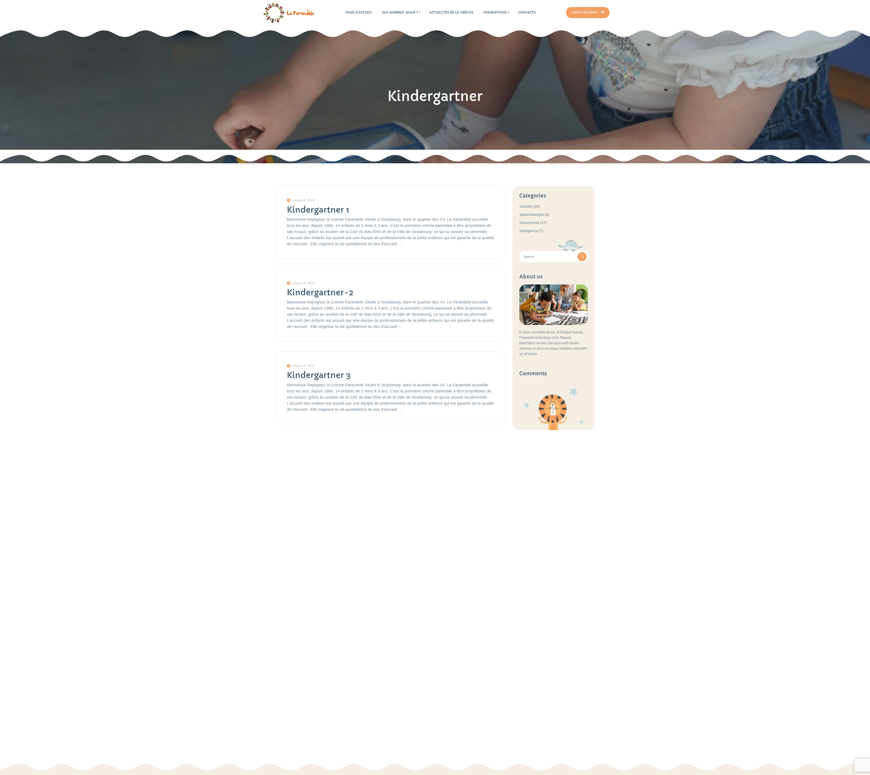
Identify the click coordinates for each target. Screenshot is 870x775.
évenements (529, 223)
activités (526, 206)
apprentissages (532, 215)
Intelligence (529, 231)
